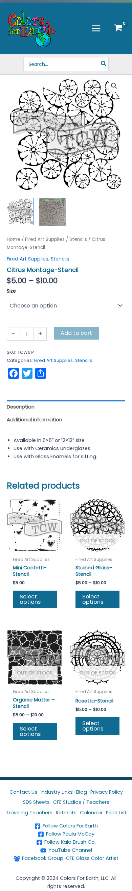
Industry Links (57, 792)
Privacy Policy (106, 792)
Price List (116, 812)
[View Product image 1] (20, 211)
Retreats (66, 812)
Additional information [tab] (34, 419)
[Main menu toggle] (96, 28)
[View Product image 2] (52, 212)
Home (13, 239)
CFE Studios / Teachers (81, 802)
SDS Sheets (36, 802)
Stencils (78, 239)
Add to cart (76, 333)
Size (11, 291)
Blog (81, 792)
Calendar (91, 812)
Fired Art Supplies (45, 239)
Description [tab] (21, 406)
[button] (114, 86)
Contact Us (23, 792)
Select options (30, 599)
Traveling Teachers (29, 812)
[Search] (104, 64)
